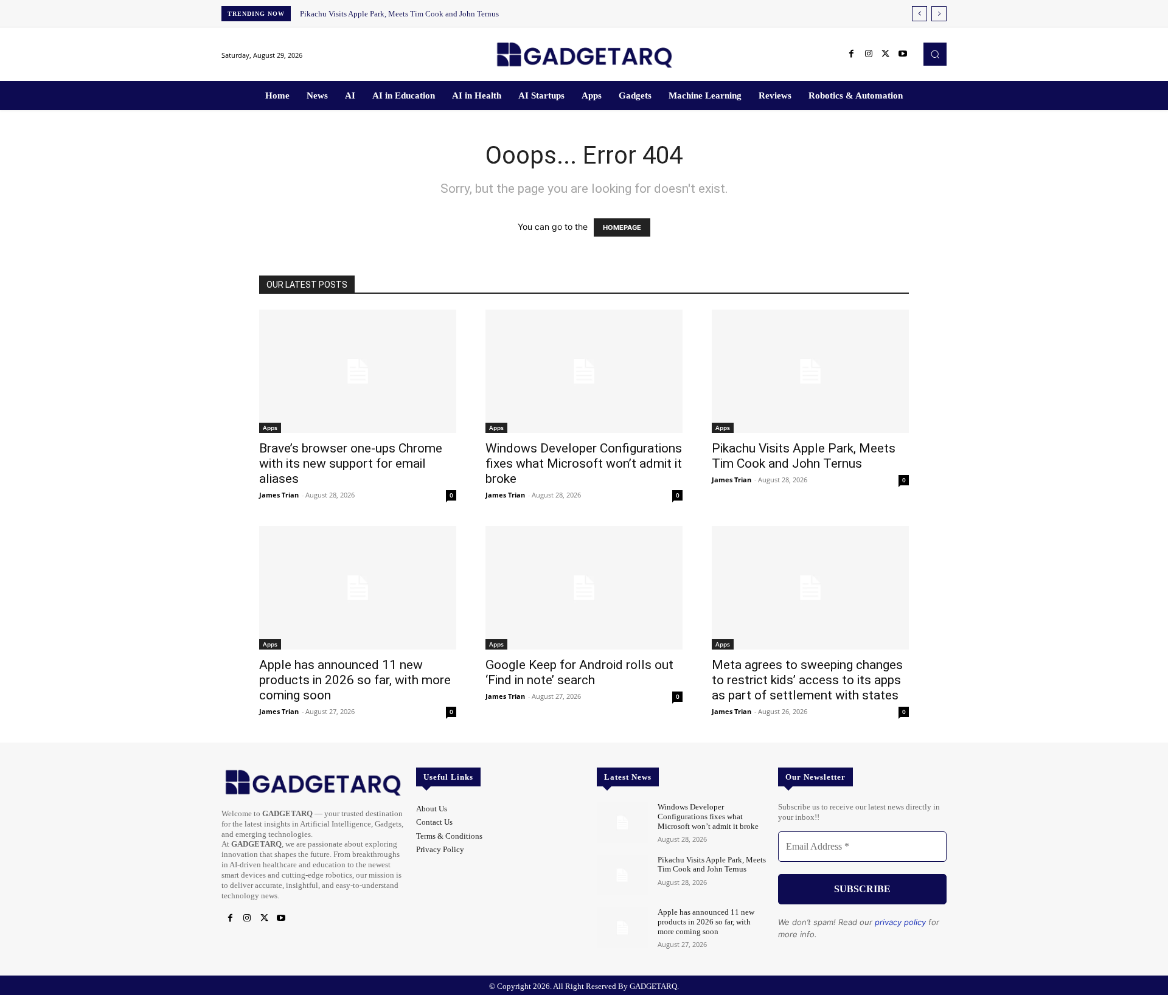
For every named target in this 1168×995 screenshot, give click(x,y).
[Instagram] (868, 54)
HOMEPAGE (622, 227)
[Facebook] (851, 54)
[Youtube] (902, 54)
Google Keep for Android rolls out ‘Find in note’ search (579, 672)
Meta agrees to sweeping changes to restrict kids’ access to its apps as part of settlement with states (807, 679)
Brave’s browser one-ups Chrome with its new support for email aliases (350, 463)
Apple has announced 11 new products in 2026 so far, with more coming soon (355, 679)
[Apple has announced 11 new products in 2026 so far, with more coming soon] (357, 588)
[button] (935, 54)
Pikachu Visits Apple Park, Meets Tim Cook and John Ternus (399, 13)
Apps (270, 427)
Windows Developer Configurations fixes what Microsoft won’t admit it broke (583, 463)
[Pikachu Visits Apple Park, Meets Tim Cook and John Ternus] (810, 371)
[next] (939, 13)
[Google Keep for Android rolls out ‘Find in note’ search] (584, 588)
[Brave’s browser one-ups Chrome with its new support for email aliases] (357, 371)
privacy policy (900, 922)
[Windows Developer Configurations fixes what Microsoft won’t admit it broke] (584, 371)
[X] (885, 54)
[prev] (919, 13)
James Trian (279, 494)
